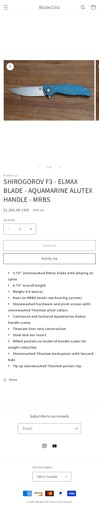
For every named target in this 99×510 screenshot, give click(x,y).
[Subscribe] (76, 428)
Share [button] (13, 380)
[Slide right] (60, 167)
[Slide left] (39, 167)
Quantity (9, 220)
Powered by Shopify (61, 501)
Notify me (50, 258)
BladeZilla (42, 501)
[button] (6, 7)
